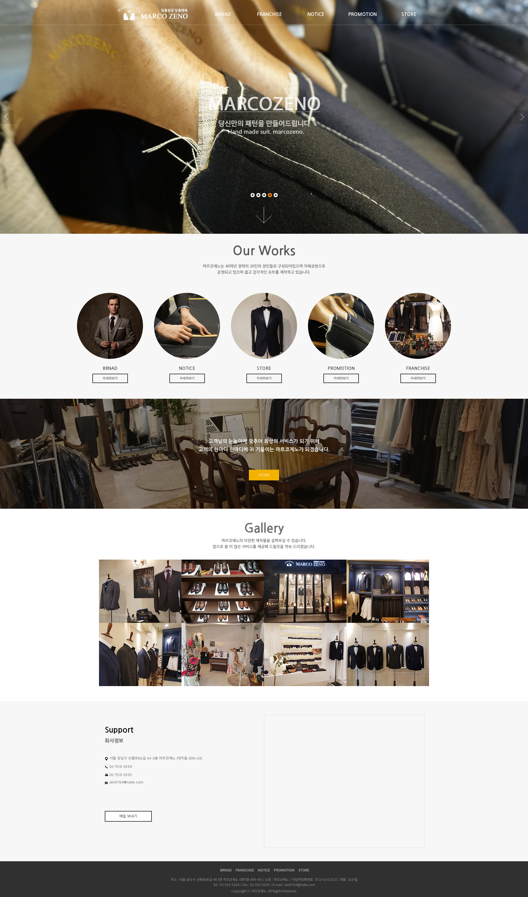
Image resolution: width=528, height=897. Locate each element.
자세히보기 (110, 378)
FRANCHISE (269, 14)
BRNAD (223, 14)
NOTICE (315, 14)
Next (521, 117)
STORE (409, 14)
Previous (7, 117)
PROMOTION (362, 14)
